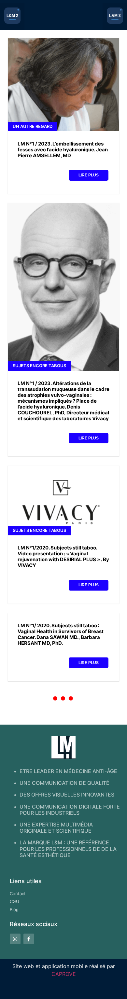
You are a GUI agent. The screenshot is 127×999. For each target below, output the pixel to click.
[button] (12, 16)
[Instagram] (15, 939)
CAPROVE (63, 974)
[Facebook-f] (28, 939)
